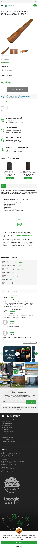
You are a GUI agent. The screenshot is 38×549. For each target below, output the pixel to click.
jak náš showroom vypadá (24, 235)
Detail (9, 178)
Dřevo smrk (20, 269)
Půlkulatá (15, 276)
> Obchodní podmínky (7, 439)
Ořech (12, 279)
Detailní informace (6, 102)
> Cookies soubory (6, 443)
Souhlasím (19, 543)
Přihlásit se (31, 402)
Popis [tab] (3, 185)
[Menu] (2, 5)
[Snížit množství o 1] (2, 89)
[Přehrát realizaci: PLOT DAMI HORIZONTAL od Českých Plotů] (17, 354)
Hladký (21, 262)
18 (18, 283)
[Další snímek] (36, 32)
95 (13, 272)
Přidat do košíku (17, 89)
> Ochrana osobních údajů (8, 441)
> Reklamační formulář (7, 437)
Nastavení (19, 546)
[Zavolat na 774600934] (5, 1)
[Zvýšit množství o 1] (6, 89)
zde (22, 539)
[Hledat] (32, 1)
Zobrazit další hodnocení (29, 343)
